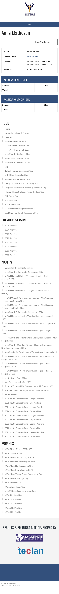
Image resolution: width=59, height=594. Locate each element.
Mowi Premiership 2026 (15, 141)
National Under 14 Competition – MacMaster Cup (27, 390)
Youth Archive (11, 394)
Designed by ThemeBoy (10, 586)
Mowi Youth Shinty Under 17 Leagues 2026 (24, 272)
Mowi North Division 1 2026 (17, 150)
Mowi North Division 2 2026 (17, 158)
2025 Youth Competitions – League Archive (24, 398)
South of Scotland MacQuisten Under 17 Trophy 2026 (29, 386)
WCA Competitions (13, 453)
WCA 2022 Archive (13, 508)
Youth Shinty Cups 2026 (15, 378)
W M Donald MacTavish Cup (17, 179)
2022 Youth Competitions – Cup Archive (23, 428)
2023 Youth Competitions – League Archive (24, 415)
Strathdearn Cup (12, 204)
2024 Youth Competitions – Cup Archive (23, 411)
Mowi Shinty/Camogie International (20, 491)
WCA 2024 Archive (13, 499)
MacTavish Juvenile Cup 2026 (18, 382)
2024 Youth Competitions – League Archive (24, 407)
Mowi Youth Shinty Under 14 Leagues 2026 (24, 312)
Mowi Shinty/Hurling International (20, 208)
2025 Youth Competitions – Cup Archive (23, 403)
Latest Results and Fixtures (17, 133)
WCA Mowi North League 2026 (19, 466)
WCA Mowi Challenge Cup (16, 478)
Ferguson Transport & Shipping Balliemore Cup (26, 187)
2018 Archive (11, 255)
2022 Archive (11, 238)
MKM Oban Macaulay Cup (16, 175)
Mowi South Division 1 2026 (17, 154)
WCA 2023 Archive (13, 503)
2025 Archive (11, 225)
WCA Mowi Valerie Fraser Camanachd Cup (24, 474)
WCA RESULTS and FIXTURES (18, 449)
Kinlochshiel (32, 56)
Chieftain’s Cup (11, 196)
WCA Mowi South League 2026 (19, 470)
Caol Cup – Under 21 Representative (21, 213)
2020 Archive (11, 246)
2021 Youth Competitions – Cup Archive (23, 436)
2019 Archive (11, 251)
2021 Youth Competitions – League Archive (24, 432)
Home (7, 129)
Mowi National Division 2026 (17, 145)
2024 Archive (11, 230)
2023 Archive (11, 234)
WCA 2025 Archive (13, 495)
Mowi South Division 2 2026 (17, 162)
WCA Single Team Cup (15, 487)
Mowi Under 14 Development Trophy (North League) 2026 (31, 352)
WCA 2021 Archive (13, 512)
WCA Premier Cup (13, 482)
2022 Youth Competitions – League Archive (24, 424)
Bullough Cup (11, 200)
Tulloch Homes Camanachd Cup (19, 171)
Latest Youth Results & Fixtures (19, 268)
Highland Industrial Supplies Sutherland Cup (24, 192)
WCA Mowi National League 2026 (20, 461)
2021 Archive (11, 242)
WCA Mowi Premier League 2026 (19, 457)
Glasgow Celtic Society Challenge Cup (22, 183)
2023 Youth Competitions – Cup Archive (23, 419)
